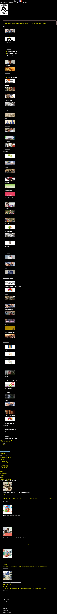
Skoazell (8, 253)
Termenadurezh (8, 275)
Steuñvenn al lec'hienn (7, 599)
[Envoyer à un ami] (7, 451)
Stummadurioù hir (8, 190)
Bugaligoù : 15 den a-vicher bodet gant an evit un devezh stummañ (16, 492)
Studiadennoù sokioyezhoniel (10, 429)
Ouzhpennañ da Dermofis (12, 380)
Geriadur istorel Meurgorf (10, 415)
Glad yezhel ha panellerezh (12, 51)
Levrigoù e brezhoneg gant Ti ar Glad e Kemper (12, 582)
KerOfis (6, 400)
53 (4, 480)
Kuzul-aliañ (7, 85)
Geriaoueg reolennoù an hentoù (9, 559)
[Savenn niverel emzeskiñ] (10, 165)
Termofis (6, 376)
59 (9, 480)
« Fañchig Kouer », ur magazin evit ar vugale (11, 515)
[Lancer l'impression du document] (6, 451)
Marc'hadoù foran (8, 107)
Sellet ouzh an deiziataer (4, 455)
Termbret (9, 49)
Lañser (1, 2)
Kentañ (1, 480)
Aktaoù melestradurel (9, 100)
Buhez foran (7, 433)
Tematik (1, 475)
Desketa (6, 167)
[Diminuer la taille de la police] (1, 451)
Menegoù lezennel (6, 605)
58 (8, 480)
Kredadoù (4, 603)
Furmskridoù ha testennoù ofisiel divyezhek (13, 286)
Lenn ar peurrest (5, 501)
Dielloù (8, 392)
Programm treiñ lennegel (9, 238)
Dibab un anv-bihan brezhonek (11, 317)
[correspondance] (14, 2)
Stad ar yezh (7, 133)
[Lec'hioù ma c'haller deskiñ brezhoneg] (10, 157)
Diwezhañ (14, 480)
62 (12, 480)
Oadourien (7, 174)
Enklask (9, 2)
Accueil (4, 443)
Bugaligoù (7, 208)
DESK (8, 250)
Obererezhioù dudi (8, 223)
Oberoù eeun (7, 324)
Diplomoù (7, 182)
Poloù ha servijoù (8, 42)
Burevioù (6, 92)
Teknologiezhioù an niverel (12, 53)
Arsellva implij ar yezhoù (12, 55)
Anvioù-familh (7, 149)
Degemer (4, 597)
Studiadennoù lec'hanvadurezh (11, 438)
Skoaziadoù (7, 246)
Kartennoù (7, 358)
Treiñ (6, 268)
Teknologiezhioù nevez (9, 309)
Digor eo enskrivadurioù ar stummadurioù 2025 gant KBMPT (14, 537)
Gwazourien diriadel (9, 197)
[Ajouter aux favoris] (9, 451)
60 (10, 480)
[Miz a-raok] (0, 459)
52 (3, 480)
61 (11, 480)
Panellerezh (7, 260)
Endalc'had (5, 2)
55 (6, 480)
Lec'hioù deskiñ (8, 159)
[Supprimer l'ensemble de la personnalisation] (5, 451)
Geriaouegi (7, 436)
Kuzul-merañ (7, 65)
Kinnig (6, 350)
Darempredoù (25, 2)
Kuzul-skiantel (7, 73)
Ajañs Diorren (10, 57)
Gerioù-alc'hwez (3, 473)
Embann (6, 301)
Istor (6, 118)
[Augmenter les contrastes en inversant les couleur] (3, 451)
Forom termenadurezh (9, 388)
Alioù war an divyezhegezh (10, 332)
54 (5, 480)
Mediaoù (6, 294)
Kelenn (6, 216)
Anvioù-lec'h (7, 141)
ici (46, 23)
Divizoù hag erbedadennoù (12, 77)
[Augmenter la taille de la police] (2, 451)
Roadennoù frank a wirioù (10, 423)
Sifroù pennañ (7, 126)
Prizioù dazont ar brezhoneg (10, 339)
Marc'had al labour (8, 231)
